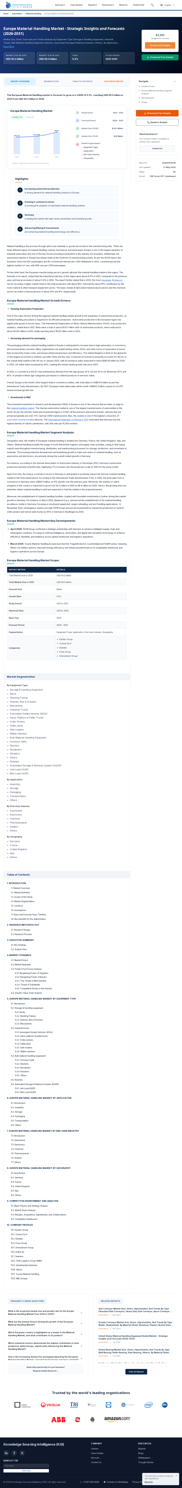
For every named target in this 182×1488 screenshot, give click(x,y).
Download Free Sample (159, 113)
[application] (39, 141)
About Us (123, 5)
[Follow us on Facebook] (14, 1453)
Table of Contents (82, 81)
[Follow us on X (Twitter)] (22, 1453)
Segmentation (51, 81)
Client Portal (138, 5)
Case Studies (76, 5)
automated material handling (20, 419)
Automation (17, 13)
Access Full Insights (160, 45)
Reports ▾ (92, 5)
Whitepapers (144, 1458)
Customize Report (114, 81)
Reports (142, 1448)
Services (95, 1458)
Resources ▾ (108, 5)
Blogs (140, 1453)
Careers (95, 1448)
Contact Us (157, 148)
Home (6, 13)
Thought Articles (146, 1462)
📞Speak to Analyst (157, 122)
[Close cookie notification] (176, 1475)
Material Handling (33, 13)
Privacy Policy (139, 1482)
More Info (149, 1482)
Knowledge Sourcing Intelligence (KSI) (33, 1444)
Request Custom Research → (46, 1371)
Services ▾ (60, 5)
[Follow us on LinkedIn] (6, 1453)
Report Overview (20, 81)
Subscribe (26, 1471)
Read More (8, 46)
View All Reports (136, 1371)
